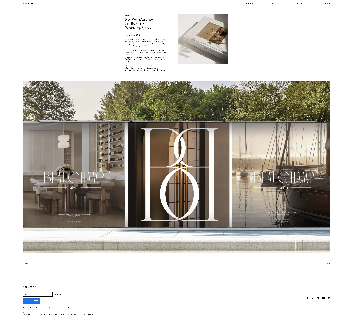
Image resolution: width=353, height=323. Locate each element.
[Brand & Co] (30, 3)
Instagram (318, 298)
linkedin (312, 298)
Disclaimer (52, 308)
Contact (326, 3)
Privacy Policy (67, 308)
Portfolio (248, 3)
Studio (275, 3)
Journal (300, 3)
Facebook (307, 298)
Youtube (323, 298)
